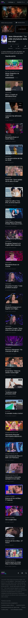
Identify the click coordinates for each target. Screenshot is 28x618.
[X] (26, 573)
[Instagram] (22, 573)
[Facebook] (18, 573)
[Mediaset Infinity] (3, 2)
